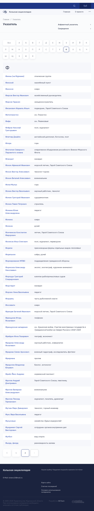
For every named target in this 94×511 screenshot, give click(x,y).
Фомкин (9, 226)
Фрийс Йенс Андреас (14, 374)
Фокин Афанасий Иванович (17, 165)
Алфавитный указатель (68, 24)
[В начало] (7, 453)
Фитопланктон (11, 115)
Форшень (9, 298)
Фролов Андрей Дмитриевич (12, 382)
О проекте (79, 12)
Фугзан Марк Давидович (16, 408)
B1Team (61, 501)
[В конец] (34, 453)
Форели (8, 248)
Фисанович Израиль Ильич (17, 108)
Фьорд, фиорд (11, 443)
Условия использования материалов (50, 491)
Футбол (8, 436)
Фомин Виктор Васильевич (17, 191)
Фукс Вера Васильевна (15, 414)
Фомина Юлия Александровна (12, 211)
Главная (66, 12)
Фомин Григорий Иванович (17, 197)
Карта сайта (46, 483)
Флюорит (9, 159)
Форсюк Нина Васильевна (17, 292)
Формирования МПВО (15, 261)
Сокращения (63, 28)
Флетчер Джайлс (13, 137)
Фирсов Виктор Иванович (17, 95)
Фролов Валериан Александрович (13, 391)
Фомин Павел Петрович (16, 204)
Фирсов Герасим (12, 102)
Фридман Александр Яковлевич (14, 344)
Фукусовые (10, 421)
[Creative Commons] (78, 501)
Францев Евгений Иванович (17, 311)
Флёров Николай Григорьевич (13, 129)
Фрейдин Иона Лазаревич (17, 336)
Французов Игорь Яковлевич (13, 319)
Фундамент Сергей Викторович (13, 428)
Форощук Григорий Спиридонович (14, 278)
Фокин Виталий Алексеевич (17, 178)
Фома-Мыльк (11, 184)
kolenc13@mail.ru (16, 478)
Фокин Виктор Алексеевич (17, 172)
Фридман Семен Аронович (17, 352)
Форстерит (10, 286)
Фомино (9, 219)
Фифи (8, 121)
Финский (9, 83)
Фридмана (10, 358)
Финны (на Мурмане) (14, 76)
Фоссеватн (10, 305)
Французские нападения (16, 327)
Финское (9, 89)
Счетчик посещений (49, 486)
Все (9, 43)
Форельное (10, 254)
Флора (8, 143)
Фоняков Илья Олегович (16, 241)
